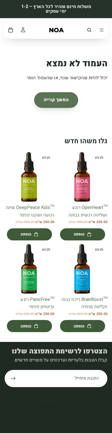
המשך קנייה (56, 99)
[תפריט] (101, 30)
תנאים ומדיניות (56, 414)
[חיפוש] (89, 30)
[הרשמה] (13, 378)
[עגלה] (10, 30)
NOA (33, 401)
